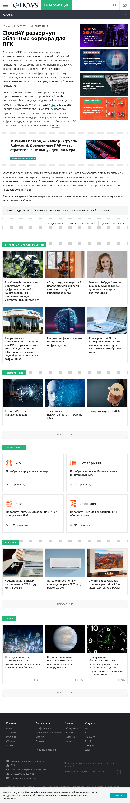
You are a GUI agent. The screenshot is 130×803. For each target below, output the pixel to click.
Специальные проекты (48, 732)
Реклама (69, 732)
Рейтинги (11, 736)
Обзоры (10, 741)
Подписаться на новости (83, 223)
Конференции (43, 728)
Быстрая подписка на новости (27, 760)
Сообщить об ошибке (22, 773)
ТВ (37, 745)
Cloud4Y (55, 125)
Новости (10, 728)
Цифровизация (56, 5)
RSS (13, 765)
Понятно (118, 795)
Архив (9, 745)
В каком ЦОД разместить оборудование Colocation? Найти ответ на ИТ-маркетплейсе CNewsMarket (59, 210)
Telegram (90, 745)
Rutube (89, 741)
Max (87, 728)
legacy (65, 64)
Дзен (88, 749)
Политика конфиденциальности (28, 769)
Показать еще (65, 434)
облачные (67, 81)
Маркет (40, 736)
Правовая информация (23, 778)
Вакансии (70, 736)
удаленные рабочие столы (55, 121)
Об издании (71, 728)
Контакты (70, 741)
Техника (40, 741)
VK (86, 732)
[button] (114, 5)
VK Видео (90, 736)
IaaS (53, 104)
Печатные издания (46, 749)
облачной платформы (54, 109)
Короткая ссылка (114, 223)
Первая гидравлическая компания (49, 196)
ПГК (35, 92)
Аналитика (12, 732)
